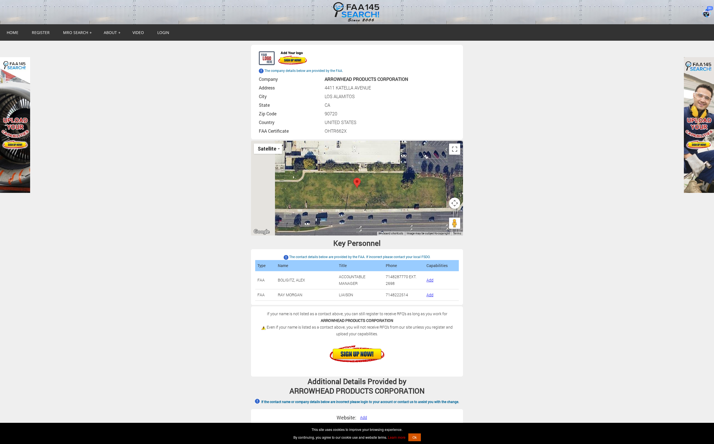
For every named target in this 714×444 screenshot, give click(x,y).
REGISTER (41, 32)
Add (429, 280)
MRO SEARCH (77, 32)
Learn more (397, 437)
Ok (415, 437)
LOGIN (163, 32)
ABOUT (112, 32)
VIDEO (138, 32)
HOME (12, 32)
